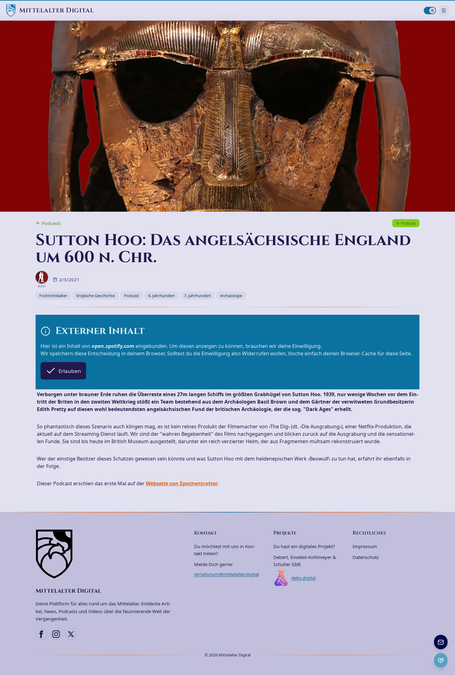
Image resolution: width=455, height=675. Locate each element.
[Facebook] (41, 634)
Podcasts (51, 223)
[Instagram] (56, 634)
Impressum (365, 546)
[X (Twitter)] (70, 634)
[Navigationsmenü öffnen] (444, 10)
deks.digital (303, 578)
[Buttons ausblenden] (447, 635)
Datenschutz (366, 557)
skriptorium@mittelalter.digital (226, 574)
